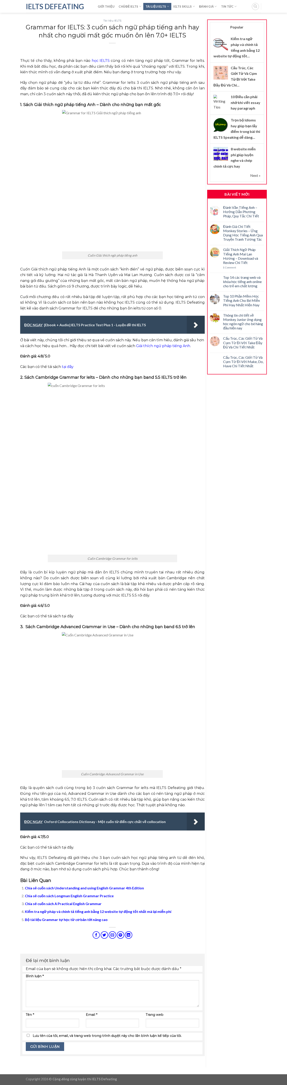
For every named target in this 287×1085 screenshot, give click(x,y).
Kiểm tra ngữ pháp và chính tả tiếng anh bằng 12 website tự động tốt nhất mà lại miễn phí (98, 911)
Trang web (154, 1015)
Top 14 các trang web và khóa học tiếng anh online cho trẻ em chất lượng (242, 281)
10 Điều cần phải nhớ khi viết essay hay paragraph (245, 102)
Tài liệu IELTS (112, 20)
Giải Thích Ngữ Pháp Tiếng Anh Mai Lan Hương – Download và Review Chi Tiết (240, 256)
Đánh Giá (206, 6)
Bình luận (35, 976)
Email (91, 1015)
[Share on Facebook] (96, 935)
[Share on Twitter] (104, 935)
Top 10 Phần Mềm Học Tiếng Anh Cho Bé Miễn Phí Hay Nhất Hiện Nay (241, 300)
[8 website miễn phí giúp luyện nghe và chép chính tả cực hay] (220, 154)
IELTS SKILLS (182, 6)
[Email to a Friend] (112, 935)
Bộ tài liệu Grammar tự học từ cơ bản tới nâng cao (66, 919)
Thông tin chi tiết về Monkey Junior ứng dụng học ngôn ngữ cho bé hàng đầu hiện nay (243, 321)
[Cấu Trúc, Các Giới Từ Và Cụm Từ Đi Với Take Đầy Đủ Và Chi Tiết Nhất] (220, 72)
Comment (229, 267)
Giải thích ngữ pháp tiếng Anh (163, 346)
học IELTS (101, 60)
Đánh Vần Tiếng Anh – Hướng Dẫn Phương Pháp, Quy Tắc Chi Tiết (241, 211)
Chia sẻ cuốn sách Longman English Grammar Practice (69, 896)
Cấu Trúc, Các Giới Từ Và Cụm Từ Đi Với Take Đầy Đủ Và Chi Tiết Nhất (243, 342)
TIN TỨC (227, 6)
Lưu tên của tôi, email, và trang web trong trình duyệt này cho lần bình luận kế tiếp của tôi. (107, 1036)
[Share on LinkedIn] (128, 935)
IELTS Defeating (55, 6)
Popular (237, 27)
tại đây (68, 367)
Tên (30, 1015)
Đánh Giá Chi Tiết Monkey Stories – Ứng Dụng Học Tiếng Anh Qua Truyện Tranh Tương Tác (243, 233)
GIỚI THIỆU (106, 6)
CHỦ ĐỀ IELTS (128, 6)
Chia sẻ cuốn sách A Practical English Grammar (63, 903)
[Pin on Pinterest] (120, 935)
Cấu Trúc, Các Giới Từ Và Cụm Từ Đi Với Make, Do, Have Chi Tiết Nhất (243, 361)
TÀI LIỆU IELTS (156, 6)
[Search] (255, 6)
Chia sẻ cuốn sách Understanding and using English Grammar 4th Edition (84, 888)
